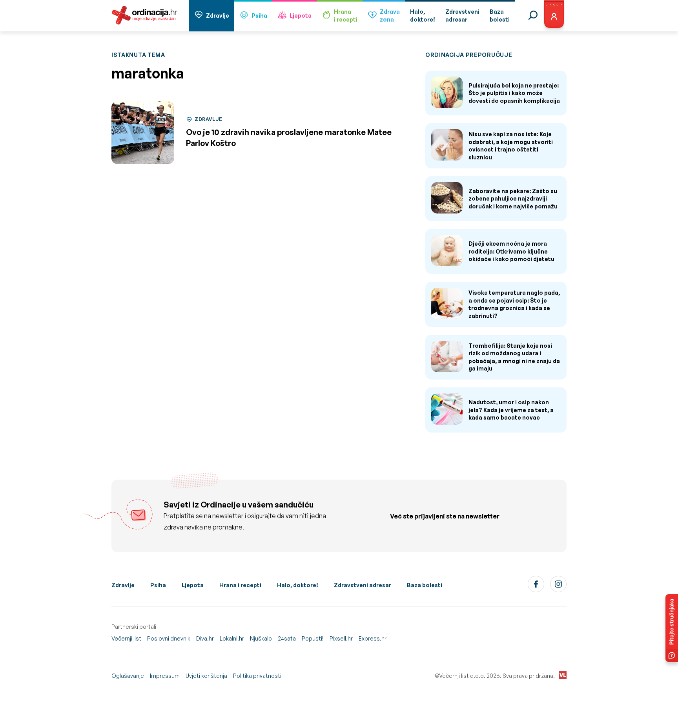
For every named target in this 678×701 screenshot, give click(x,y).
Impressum (165, 675)
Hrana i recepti (240, 585)
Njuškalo (261, 638)
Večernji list (126, 638)
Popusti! (313, 638)
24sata (287, 638)
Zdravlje (217, 15)
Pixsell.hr (341, 638)
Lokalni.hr (232, 638)
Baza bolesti (424, 585)
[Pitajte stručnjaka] (671, 628)
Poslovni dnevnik (168, 638)
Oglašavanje (127, 675)
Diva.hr (205, 638)
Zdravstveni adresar (362, 585)
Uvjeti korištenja (206, 675)
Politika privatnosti (257, 675)
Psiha (259, 15)
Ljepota (301, 15)
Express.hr (372, 638)
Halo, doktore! (297, 585)
